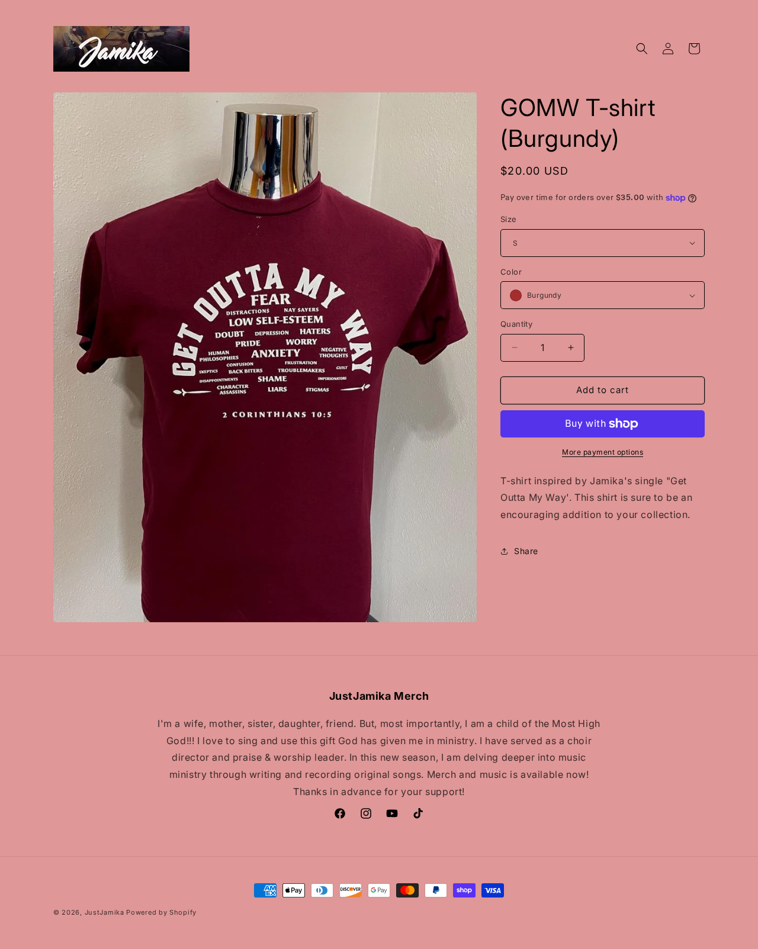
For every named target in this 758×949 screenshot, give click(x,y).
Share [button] (526, 551)
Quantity (516, 324)
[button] (642, 49)
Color (511, 271)
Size (508, 219)
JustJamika (104, 912)
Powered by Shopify (161, 912)
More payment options (602, 452)
